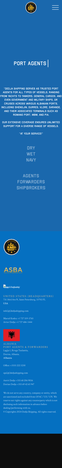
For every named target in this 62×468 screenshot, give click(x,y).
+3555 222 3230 (18, 365)
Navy (31, 160)
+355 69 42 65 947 (25, 384)
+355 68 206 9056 (24, 380)
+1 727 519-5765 (25, 318)
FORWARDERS (31, 182)
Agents (31, 176)
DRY (31, 148)
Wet (31, 154)
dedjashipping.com (20, 310)
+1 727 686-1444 (24, 322)
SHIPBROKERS (31, 188)
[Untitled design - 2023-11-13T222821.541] (13, 270)
